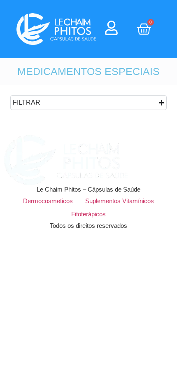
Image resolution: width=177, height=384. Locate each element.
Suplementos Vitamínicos (119, 200)
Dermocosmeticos (48, 200)
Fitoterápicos (88, 214)
